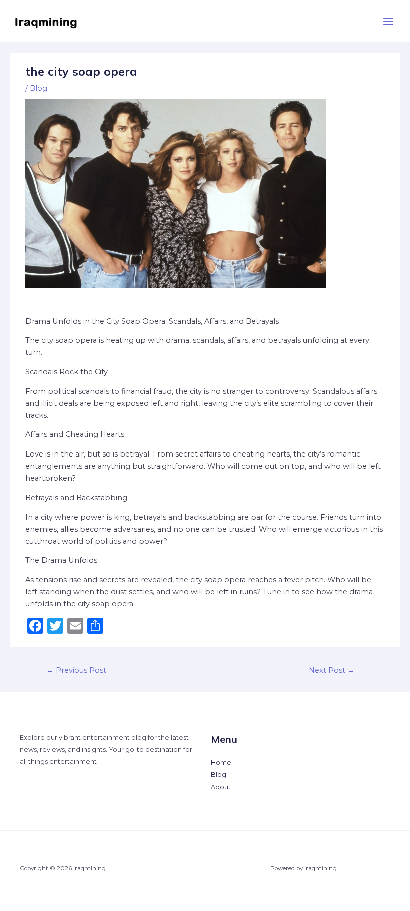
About (221, 787)
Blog (39, 88)
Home (221, 762)
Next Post (332, 670)
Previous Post (76, 670)
